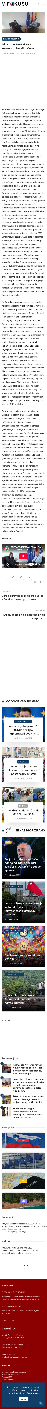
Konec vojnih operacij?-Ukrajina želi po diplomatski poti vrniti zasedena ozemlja (23, 730)
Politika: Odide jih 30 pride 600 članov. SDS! (23, 812)
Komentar (23, 762)
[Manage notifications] (41, 1403)
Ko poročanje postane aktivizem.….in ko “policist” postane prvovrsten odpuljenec (24, 770)
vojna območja (23, 721)
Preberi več (33, 1393)
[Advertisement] (23, 81)
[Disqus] (23, 661)
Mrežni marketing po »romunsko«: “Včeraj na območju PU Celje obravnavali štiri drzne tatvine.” (28, 1113)
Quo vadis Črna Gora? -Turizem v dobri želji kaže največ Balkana (20, 999)
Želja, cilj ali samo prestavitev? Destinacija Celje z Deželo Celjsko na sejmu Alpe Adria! (28, 1099)
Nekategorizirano (11, 39)
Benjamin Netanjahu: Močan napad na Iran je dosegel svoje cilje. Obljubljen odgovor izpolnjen (23, 865)
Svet (8, 842)
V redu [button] (23, 1399)
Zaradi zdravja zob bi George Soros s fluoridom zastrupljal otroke (22, 597)
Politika (23, 806)
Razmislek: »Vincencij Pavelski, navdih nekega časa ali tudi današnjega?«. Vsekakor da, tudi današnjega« (28, 1069)
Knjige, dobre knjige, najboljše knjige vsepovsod (24, 616)
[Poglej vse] (23, 1140)
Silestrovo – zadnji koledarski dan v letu (22, 957)
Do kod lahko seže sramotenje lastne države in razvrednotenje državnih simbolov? (23, 909)
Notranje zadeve (14, 886)
